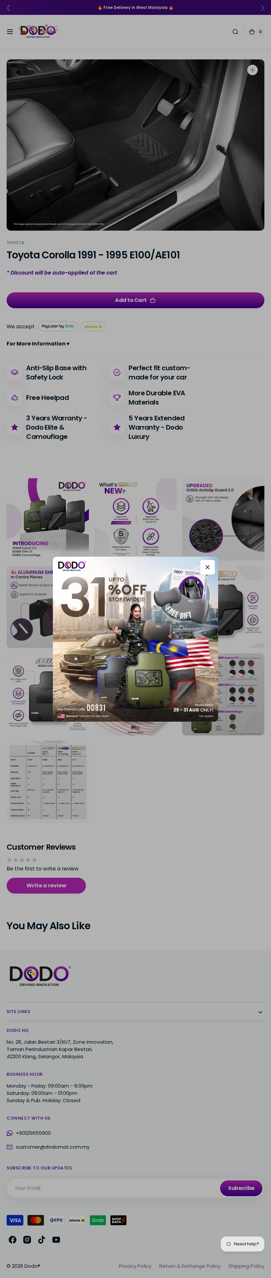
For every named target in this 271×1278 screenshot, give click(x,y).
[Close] (207, 567)
